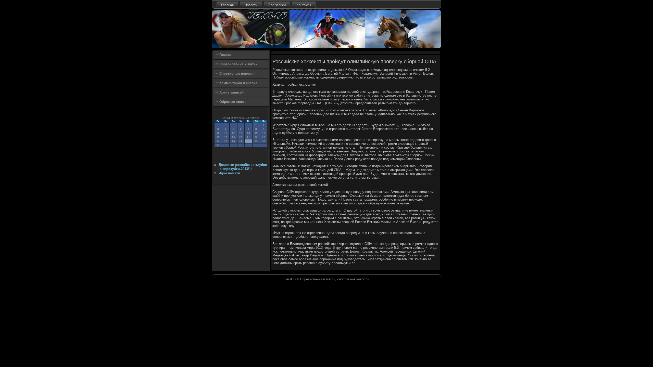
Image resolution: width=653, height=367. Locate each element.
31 (218, 145)
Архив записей (231, 92)
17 (218, 137)
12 (233, 133)
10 (218, 133)
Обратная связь (232, 102)
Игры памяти (229, 173)
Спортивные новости (237, 73)
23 (263, 137)
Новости (251, 5)
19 (233, 137)
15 (256, 133)
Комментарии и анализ (238, 83)
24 (218, 141)
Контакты (304, 5)
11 (225, 133)
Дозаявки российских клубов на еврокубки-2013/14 (242, 167)
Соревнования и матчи (238, 64)
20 (240, 137)
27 (240, 141)
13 (240, 133)
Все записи (277, 5)
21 (248, 137)
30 (263, 141)
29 (256, 141)
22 (256, 137)
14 (248, 133)
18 (225, 137)
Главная (227, 5)
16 (263, 133)
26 (233, 141)
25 (225, 141)
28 (248, 141)
